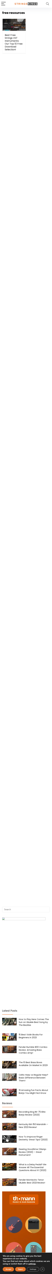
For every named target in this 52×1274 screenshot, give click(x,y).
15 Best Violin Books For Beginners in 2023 (31, 1036)
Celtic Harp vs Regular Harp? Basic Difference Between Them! (33, 1077)
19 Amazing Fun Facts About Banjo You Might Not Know (33, 1092)
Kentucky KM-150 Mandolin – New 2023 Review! (33, 1126)
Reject (20, 1269)
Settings (33, 1269)
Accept (8, 1269)
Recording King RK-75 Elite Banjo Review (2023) (32, 1113)
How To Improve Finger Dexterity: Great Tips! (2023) (33, 1138)
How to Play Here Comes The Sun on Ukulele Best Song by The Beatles (34, 1022)
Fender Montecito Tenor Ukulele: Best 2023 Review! (32, 1181)
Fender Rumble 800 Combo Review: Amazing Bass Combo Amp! (33, 1050)
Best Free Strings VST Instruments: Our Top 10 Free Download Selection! (14, 42)
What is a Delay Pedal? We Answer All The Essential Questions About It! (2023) (32, 1167)
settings (32, 1264)
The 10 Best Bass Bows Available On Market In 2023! (33, 1064)
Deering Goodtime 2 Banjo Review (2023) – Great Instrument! (32, 1152)
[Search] (47, 4)
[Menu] (3, 4)
